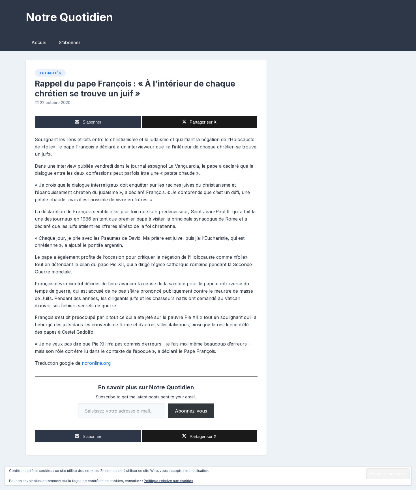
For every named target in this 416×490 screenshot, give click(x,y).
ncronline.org (96, 363)
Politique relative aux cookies (168, 481)
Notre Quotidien (69, 17)
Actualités (50, 73)
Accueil (39, 42)
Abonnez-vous (191, 411)
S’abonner (69, 42)
